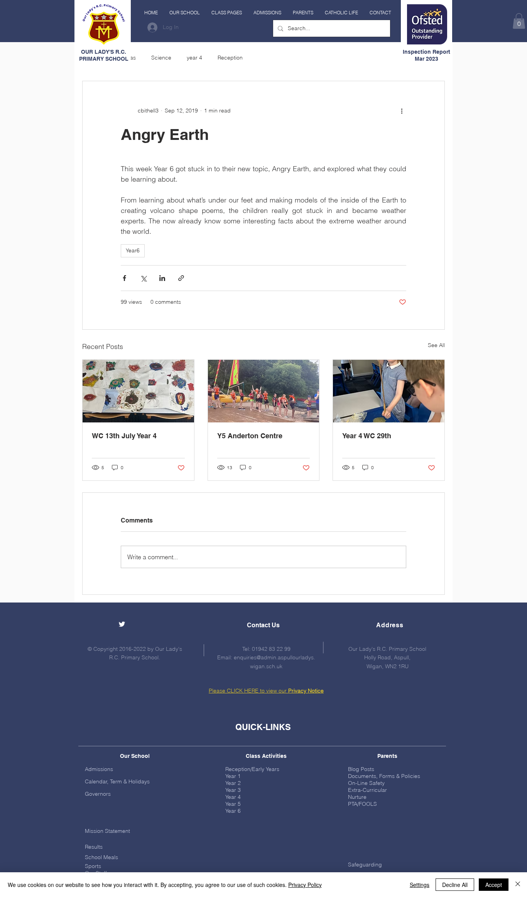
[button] (185, 12)
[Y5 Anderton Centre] (263, 391)
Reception (230, 57)
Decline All (455, 884)
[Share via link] (181, 278)
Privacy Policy (305, 884)
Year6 (133, 250)
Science (161, 57)
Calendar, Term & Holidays (117, 781)
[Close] (517, 884)
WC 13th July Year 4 (124, 436)
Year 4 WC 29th (366, 436)
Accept (493, 884)
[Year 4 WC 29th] (388, 391)
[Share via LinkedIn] (162, 278)
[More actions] (401, 110)
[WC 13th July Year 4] (138, 391)
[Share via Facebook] (124, 278)
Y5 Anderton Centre (249, 436)
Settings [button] (419, 884)
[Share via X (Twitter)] (143, 278)
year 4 (194, 57)
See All (436, 345)
